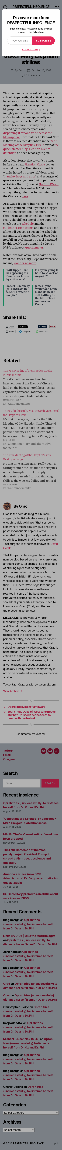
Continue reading (31, 49)
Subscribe (43, 40)
